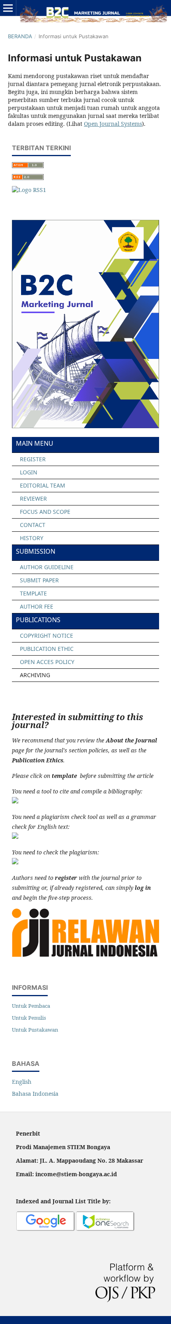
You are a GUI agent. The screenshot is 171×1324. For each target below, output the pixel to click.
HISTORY (31, 538)
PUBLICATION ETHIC (47, 648)
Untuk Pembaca (31, 1005)
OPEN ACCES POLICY (47, 662)
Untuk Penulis (29, 1017)
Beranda (20, 36)
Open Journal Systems (113, 123)
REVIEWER (33, 498)
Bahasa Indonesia (35, 1093)
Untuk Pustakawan (35, 1029)
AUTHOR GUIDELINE (47, 567)
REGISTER (33, 459)
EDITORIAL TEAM (42, 485)
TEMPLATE (33, 593)
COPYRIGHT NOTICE (46, 635)
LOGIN (28, 472)
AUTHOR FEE (36, 606)
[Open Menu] (8, 8)
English (21, 1081)
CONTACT (32, 525)
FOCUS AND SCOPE (45, 511)
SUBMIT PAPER (39, 580)
